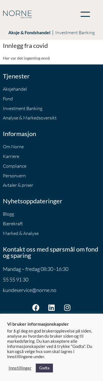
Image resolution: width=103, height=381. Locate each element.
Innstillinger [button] (20, 368)
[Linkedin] (51, 308)
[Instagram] (67, 308)
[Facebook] (36, 308)
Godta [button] (44, 368)
